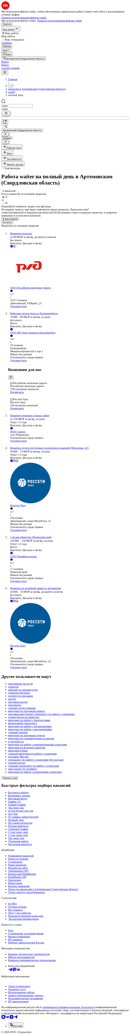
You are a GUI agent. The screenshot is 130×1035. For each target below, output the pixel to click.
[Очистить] (6, 113)
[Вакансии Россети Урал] (68, 483)
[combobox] (17, 106)
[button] (5, 62)
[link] (7, 54)
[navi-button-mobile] (4, 72)
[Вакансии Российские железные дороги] (68, 267)
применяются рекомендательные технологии (68, 1007)
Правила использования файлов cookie (59, 20)
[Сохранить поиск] (4, 122)
